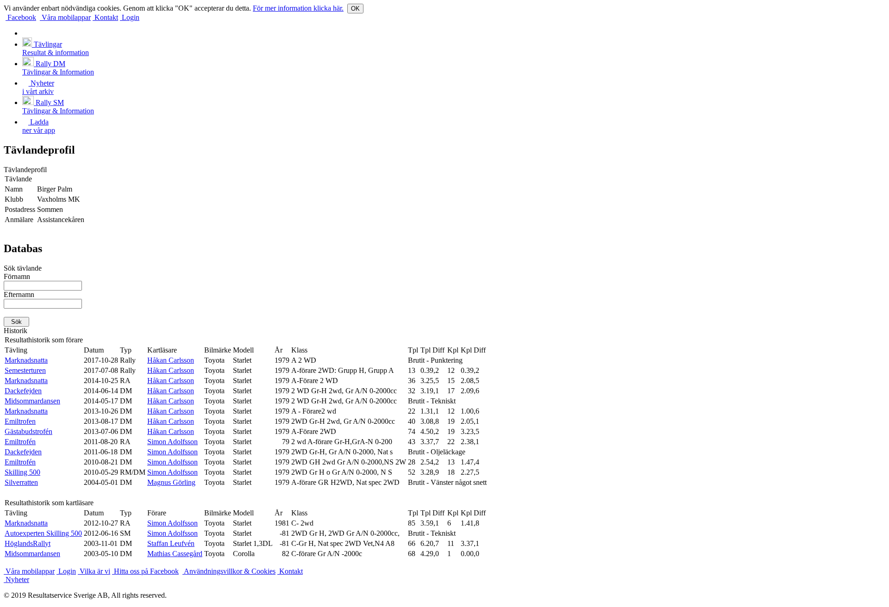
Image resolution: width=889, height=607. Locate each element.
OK (355, 8)
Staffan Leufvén (170, 543)
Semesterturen (25, 370)
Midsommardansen (32, 401)
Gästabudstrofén (28, 431)
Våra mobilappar (65, 17)
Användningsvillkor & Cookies (228, 571)
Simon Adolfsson (172, 442)
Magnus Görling (171, 482)
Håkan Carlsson (170, 360)
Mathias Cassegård (174, 553)
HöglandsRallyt (27, 543)
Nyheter (16, 579)
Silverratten (21, 482)
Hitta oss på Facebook (145, 571)
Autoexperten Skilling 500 (43, 533)
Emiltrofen (20, 421)
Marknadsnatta (26, 360)
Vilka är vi (94, 571)
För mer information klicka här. (298, 8)
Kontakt (105, 17)
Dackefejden (23, 391)
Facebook (21, 17)
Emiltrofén (20, 442)
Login (129, 17)
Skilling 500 (22, 472)
